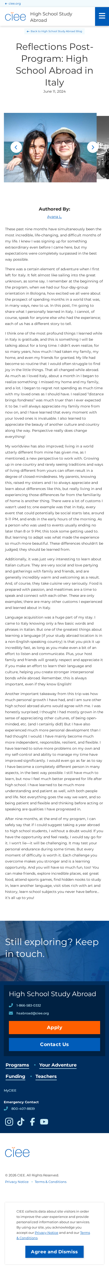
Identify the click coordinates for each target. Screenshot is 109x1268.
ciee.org (15, 3)
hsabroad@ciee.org (32, 1013)
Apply (54, 1027)
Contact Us (54, 1044)
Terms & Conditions (50, 1182)
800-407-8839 (23, 1109)
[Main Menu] (102, 16)
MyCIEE (10, 1090)
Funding (15, 1076)
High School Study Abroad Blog (61, 31)
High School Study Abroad (52, 994)
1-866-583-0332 (28, 1005)
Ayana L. (54, 216)
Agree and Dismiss (54, 1252)
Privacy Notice (46, 1233)
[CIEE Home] (17, 1166)
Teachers (46, 1076)
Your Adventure (58, 1065)
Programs (17, 1065)
